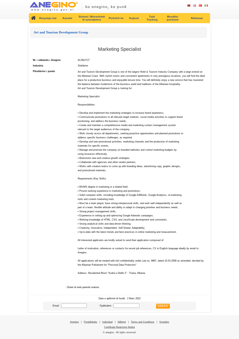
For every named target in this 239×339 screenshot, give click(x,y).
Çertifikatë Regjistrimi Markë (119, 327)
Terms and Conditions (142, 322)
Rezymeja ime (48, 18)
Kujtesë (134, 18)
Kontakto (164, 322)
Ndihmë (122, 322)
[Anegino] (53, 11)
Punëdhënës (90, 322)
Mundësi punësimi (173, 18)
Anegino (74, 322)
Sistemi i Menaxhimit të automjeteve (92, 18)
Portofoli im (116, 18)
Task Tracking (152, 18)
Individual (107, 322)
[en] (194, 5)
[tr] (200, 5)
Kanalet (67, 18)
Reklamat (197, 18)
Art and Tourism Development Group (61, 32)
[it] (206, 5)
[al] (188, 5)
